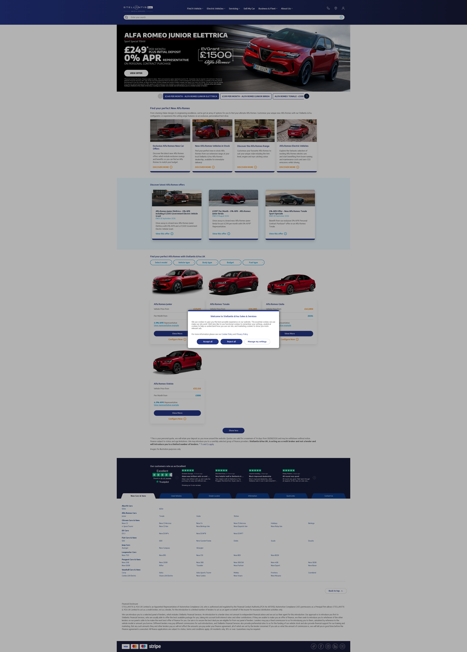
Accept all (207, 341)
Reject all (231, 341)
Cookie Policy (227, 334)
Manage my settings (257, 341)
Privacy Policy (242, 334)
